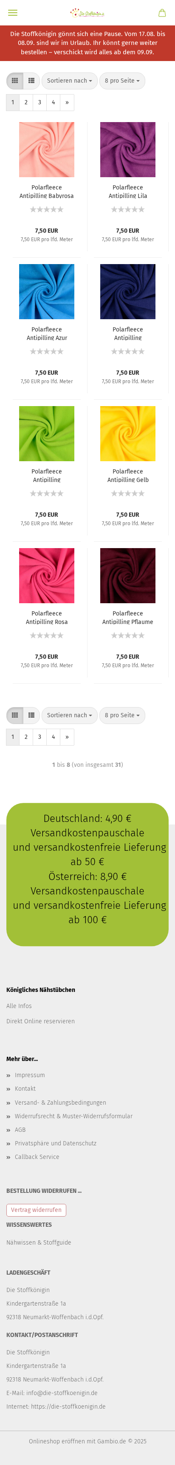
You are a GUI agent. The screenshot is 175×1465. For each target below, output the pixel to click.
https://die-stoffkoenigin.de (68, 1406)
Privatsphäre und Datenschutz (55, 1143)
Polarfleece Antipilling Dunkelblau (128, 333)
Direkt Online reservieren (40, 1021)
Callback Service (37, 1157)
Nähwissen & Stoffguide (38, 1242)
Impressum (30, 1075)
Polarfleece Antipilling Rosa (47, 617)
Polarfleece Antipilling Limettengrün (47, 475)
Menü (12, 12)
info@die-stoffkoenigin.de (62, 1393)
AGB (20, 1130)
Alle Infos (19, 1006)
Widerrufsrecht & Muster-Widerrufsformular (74, 1116)
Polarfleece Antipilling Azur (47, 333)
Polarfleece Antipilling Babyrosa (47, 191)
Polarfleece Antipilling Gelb (128, 475)
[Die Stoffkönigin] (87, 12)
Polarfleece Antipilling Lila (128, 191)
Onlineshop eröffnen (57, 1441)
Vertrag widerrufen (36, 1210)
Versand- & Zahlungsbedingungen (60, 1102)
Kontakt (25, 1088)
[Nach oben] (151, 1452)
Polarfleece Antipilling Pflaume (127, 617)
